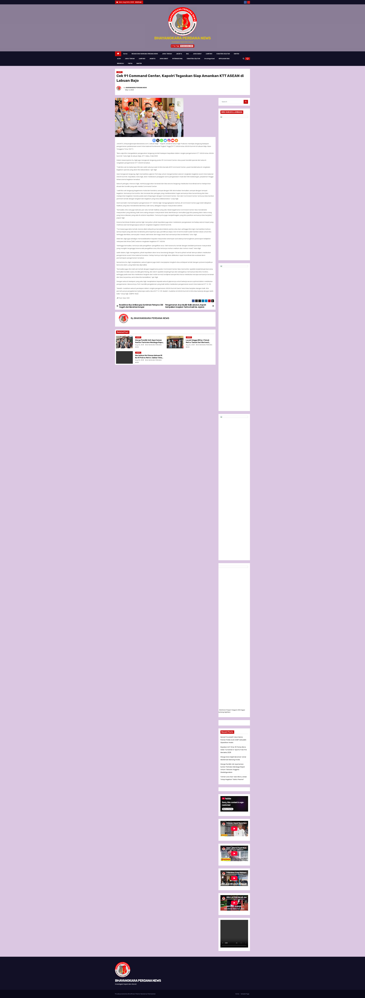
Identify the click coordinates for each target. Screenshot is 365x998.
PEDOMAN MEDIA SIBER (187, 46)
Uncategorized (209, 59)
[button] (243, 59)
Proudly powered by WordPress (125, 994)
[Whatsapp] (161, 140)
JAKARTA (179, 54)
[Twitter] (165, 140)
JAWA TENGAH (167, 54)
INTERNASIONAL (177, 59)
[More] (176, 140)
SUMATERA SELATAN (223, 54)
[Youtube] (172, 140)
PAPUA (130, 63)
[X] (157, 140)
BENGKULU (120, 63)
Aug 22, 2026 (190, 345)
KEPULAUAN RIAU (224, 59)
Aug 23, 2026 (139, 345)
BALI (187, 54)
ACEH (119, 59)
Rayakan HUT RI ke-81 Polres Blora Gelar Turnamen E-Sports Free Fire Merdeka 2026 (233, 750)
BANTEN (236, 54)
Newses (142, 994)
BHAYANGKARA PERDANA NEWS (182, 38)
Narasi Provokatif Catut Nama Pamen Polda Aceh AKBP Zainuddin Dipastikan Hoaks (233, 740)
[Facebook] (154, 140)
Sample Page (245, 994)
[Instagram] (169, 140)
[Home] (118, 53)
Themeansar (152, 994)
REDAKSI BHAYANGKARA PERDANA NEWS (145, 54)
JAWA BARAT (197, 54)
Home (125, 54)
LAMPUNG (209, 54)
